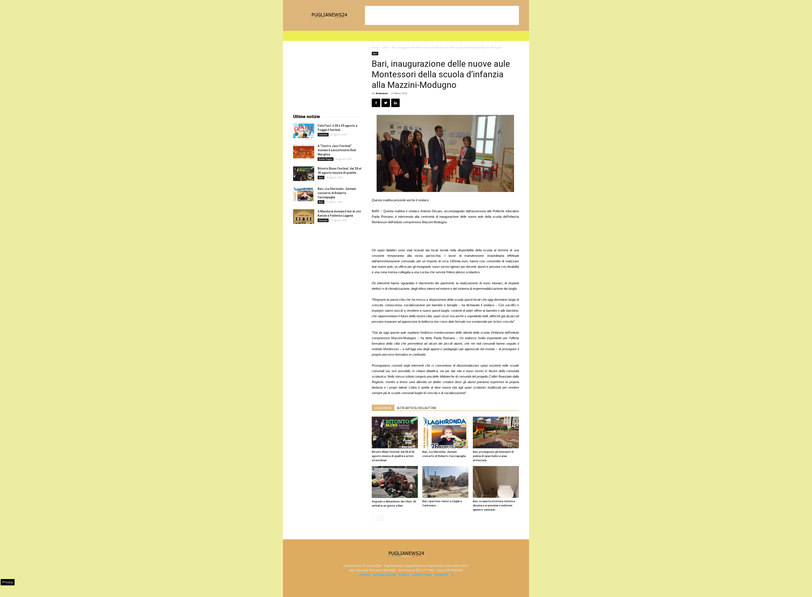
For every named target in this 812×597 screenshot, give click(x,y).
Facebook (441, 575)
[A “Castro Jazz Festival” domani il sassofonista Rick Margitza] (303, 151)
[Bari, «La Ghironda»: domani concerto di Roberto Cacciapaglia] (445, 432)
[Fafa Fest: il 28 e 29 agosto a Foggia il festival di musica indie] (303, 131)
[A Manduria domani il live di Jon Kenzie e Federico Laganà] (303, 216)
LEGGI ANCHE (383, 408)
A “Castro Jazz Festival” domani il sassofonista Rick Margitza (337, 150)
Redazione (382, 93)
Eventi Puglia (325, 159)
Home (375, 47)
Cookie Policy (422, 575)
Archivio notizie (384, 575)
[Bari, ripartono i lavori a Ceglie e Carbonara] (445, 482)
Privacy (404, 575)
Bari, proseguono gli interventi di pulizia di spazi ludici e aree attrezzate (493, 456)
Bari (385, 47)
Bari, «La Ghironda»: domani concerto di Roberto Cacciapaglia (337, 193)
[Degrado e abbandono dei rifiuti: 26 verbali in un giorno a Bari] (395, 482)
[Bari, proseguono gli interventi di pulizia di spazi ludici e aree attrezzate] (496, 432)
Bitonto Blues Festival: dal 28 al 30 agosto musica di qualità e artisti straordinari (393, 456)
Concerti (323, 134)
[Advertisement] (442, 15)
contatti (364, 575)
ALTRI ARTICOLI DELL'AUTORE (416, 408)
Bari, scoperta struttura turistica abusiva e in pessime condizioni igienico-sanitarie (494, 505)
